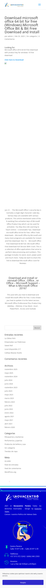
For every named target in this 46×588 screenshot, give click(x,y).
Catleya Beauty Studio (13, 353)
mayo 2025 (9, 373)
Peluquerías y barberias (14, 437)
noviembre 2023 (11, 387)
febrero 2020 (10, 427)
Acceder (8, 461)
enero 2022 (9, 413)
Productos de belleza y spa (15, 444)
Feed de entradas (11, 465)
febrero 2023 (10, 402)
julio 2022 (8, 405)
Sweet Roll (9, 345)
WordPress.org (10, 472)
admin (10, 36)
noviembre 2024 (11, 376)
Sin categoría (32, 36)
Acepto (23, 582)
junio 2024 (9, 384)
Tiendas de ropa (11, 451)
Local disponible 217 (13, 349)
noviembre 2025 (11, 369)
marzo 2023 (9, 398)
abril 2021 (9, 424)
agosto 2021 (9, 416)
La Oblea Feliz (10, 338)
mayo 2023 (9, 394)
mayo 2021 (9, 420)
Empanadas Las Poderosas (15, 342)
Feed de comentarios (13, 468)
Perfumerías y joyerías (13, 440)
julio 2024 (8, 380)
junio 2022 (9, 409)
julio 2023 (8, 391)
